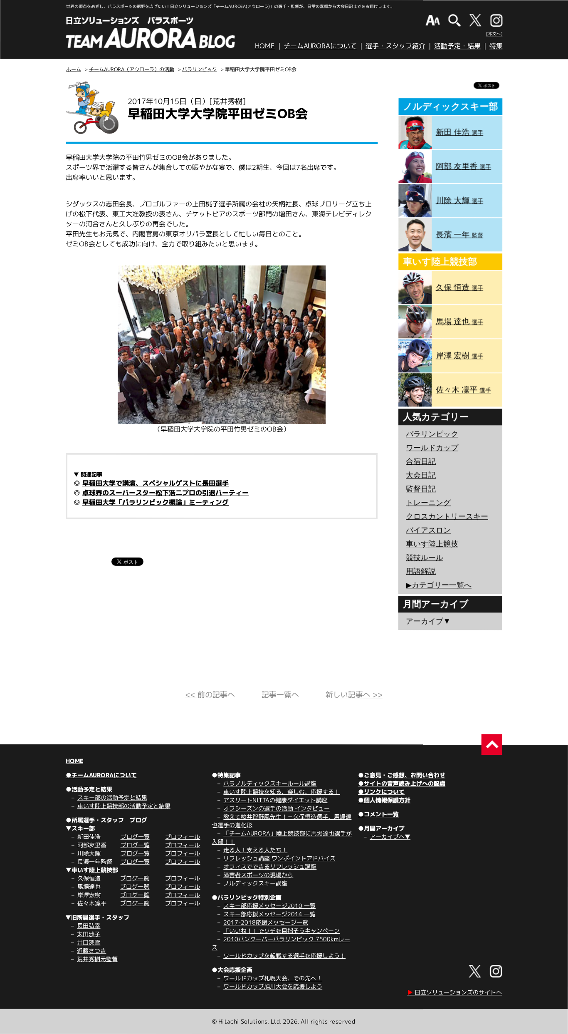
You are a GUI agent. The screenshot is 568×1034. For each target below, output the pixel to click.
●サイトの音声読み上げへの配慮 (401, 783)
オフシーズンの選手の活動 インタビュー (276, 808)
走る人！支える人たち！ (255, 850)
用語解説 (421, 571)
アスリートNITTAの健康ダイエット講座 (275, 800)
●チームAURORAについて (101, 775)
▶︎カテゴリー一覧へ (439, 585)
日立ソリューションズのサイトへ (454, 992)
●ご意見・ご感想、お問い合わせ (401, 775)
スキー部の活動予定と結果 (112, 797)
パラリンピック (199, 69)
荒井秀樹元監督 (97, 959)
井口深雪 (88, 942)
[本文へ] (494, 34)
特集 (496, 45)
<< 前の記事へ (210, 694)
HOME (265, 45)
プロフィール (182, 837)
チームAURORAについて (320, 45)
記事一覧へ (280, 694)
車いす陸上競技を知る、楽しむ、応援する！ (281, 792)
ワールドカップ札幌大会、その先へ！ (272, 978)
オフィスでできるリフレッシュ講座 (269, 866)
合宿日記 (421, 461)
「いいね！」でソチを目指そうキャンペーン (281, 931)
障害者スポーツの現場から (258, 875)
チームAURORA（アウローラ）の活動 (131, 69)
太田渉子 (88, 934)
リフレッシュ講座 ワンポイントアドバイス (279, 858)
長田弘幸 (88, 926)
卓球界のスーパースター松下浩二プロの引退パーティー (165, 492)
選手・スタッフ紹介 (395, 45)
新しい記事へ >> (354, 694)
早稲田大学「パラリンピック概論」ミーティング (155, 502)
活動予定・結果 (457, 45)
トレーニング (428, 502)
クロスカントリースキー (447, 516)
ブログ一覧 (135, 837)
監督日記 (421, 489)
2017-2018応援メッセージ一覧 (265, 922)
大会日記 (421, 475)
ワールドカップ (432, 448)
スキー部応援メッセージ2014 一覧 (269, 914)
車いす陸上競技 (432, 544)
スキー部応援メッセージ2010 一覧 (269, 906)
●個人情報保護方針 (384, 800)
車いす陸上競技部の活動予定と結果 (123, 806)
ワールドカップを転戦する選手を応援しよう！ (284, 956)
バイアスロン (428, 530)
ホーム (73, 69)
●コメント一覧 (378, 814)
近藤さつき (91, 951)
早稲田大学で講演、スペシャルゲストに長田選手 (155, 483)
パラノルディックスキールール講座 (269, 783)
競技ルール (424, 557)
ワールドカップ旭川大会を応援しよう (272, 986)
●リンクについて (381, 792)
